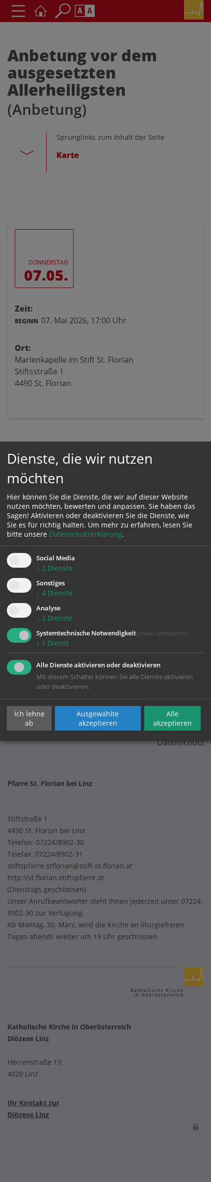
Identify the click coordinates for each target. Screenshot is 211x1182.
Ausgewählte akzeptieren (98, 718)
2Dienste (54, 568)
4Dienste (54, 593)
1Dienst (52, 643)
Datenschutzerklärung (85, 534)
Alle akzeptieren (172, 718)
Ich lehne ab (29, 718)
